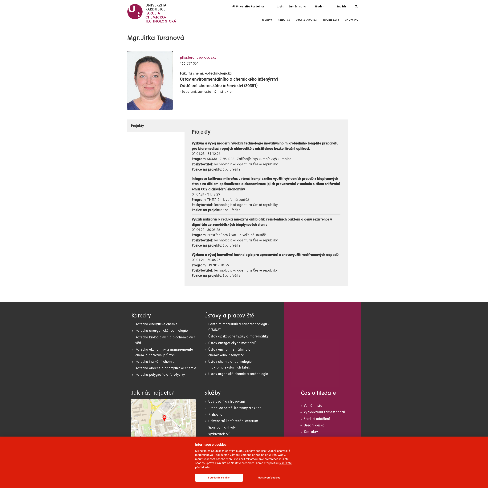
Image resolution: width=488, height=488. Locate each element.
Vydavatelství (219, 434)
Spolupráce (331, 20)
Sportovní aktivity (222, 427)
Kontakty (351, 20)
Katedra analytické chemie (156, 324)
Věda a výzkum (306, 20)
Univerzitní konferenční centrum (233, 421)
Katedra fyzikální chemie (154, 362)
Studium (284, 20)
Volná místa (313, 406)
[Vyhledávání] (356, 6)
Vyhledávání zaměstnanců (324, 412)
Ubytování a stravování (226, 401)
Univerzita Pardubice (250, 6)
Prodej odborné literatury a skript (234, 408)
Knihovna (215, 414)
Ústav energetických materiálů (232, 343)
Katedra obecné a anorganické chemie (165, 368)
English (341, 6)
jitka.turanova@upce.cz (198, 57)
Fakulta (267, 20)
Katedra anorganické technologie (161, 331)
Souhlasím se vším (219, 477)
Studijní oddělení (317, 419)
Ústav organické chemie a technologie (238, 374)
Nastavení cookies (269, 477)
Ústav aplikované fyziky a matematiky (238, 336)
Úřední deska (314, 425)
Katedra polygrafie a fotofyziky (160, 375)
